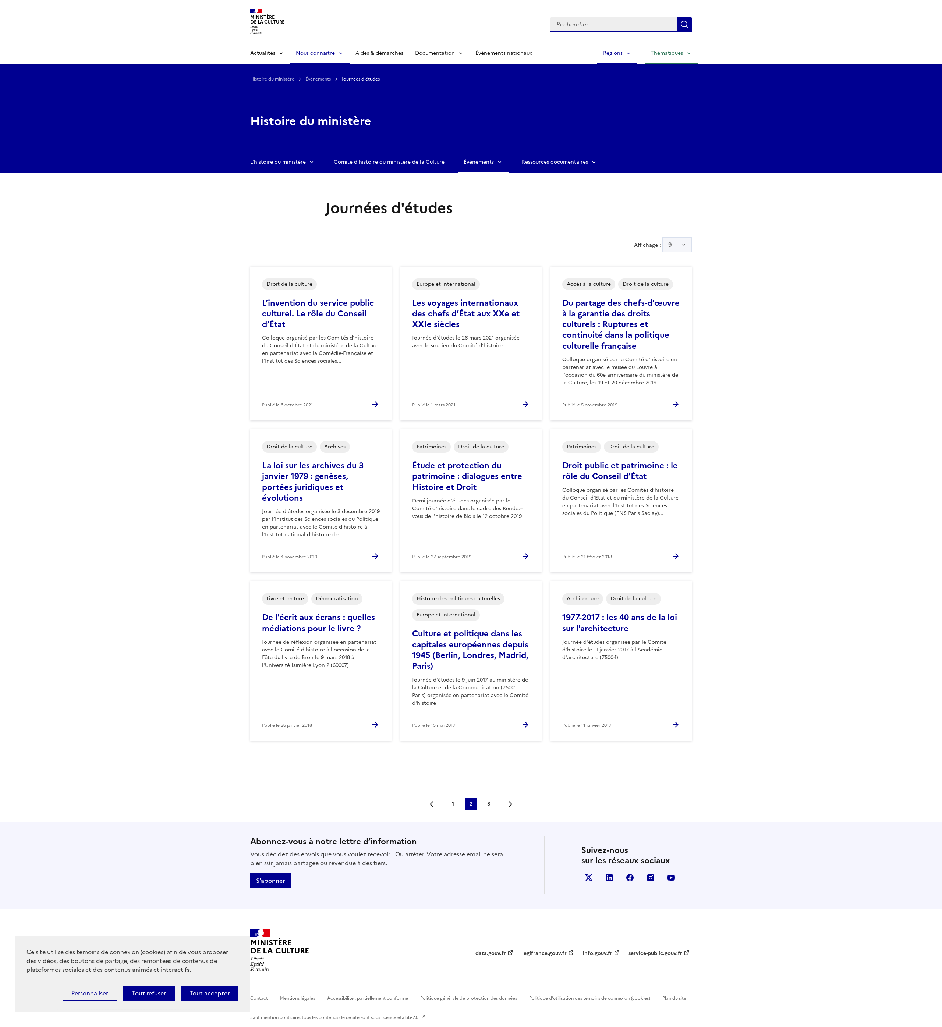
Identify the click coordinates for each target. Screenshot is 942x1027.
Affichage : (653, 244)
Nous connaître (315, 53)
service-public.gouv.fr (655, 953)
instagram (650, 877)
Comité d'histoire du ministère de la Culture (389, 162)
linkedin (609, 877)
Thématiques (667, 53)
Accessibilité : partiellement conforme (367, 998)
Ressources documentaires (555, 162)
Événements (318, 79)
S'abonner (270, 880)
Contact (259, 998)
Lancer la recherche (684, 24)
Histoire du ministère (272, 79)
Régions (613, 53)
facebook (630, 877)
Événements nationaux (503, 53)
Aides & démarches (379, 53)
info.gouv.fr (597, 953)
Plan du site (674, 998)
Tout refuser (149, 993)
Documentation (435, 53)
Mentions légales (297, 998)
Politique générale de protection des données (468, 998)
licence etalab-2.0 (399, 1017)
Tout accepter (210, 993)
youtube (671, 877)
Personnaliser (89, 993)
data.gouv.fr (490, 953)
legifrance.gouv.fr (544, 953)
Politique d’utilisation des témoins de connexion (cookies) (589, 998)
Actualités (262, 53)
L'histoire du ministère (278, 162)
